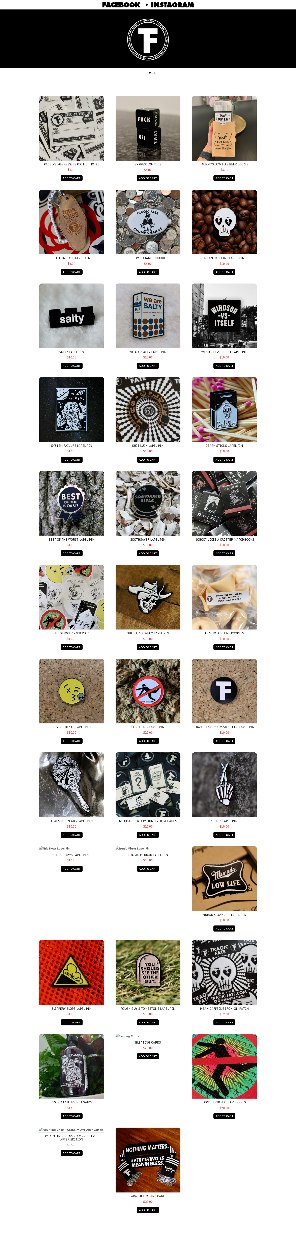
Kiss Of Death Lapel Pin (72, 727)
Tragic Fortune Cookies (224, 633)
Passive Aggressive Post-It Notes (71, 164)
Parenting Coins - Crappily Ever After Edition (71, 1137)
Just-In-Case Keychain (71, 258)
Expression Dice (148, 164)
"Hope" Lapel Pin (224, 821)
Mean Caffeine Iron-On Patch (224, 1008)
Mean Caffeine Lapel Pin (224, 258)
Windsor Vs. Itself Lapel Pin (224, 352)
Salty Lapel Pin (71, 352)
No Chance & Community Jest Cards (148, 821)
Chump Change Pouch (148, 258)
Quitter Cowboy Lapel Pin (148, 633)
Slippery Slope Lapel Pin (72, 1008)
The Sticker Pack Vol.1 (71, 633)
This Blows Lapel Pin (71, 855)
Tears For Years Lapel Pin (72, 821)
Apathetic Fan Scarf (148, 1196)
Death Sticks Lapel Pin (224, 445)
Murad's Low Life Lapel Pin (224, 914)
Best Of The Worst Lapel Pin (72, 539)
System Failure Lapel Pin (71, 445)
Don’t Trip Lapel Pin (148, 727)
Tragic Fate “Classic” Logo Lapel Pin (224, 727)
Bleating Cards (148, 1042)
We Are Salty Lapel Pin (148, 352)
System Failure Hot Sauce (72, 1102)
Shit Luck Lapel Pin (148, 445)
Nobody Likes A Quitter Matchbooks (224, 539)
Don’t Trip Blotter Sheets (224, 1102)
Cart (152, 73)
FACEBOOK (123, 5)
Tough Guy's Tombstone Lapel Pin (147, 1008)
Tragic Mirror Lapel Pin (148, 855)
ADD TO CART (72, 178)
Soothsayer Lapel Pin (148, 539)
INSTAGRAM (172, 5)
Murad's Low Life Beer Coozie (224, 164)
